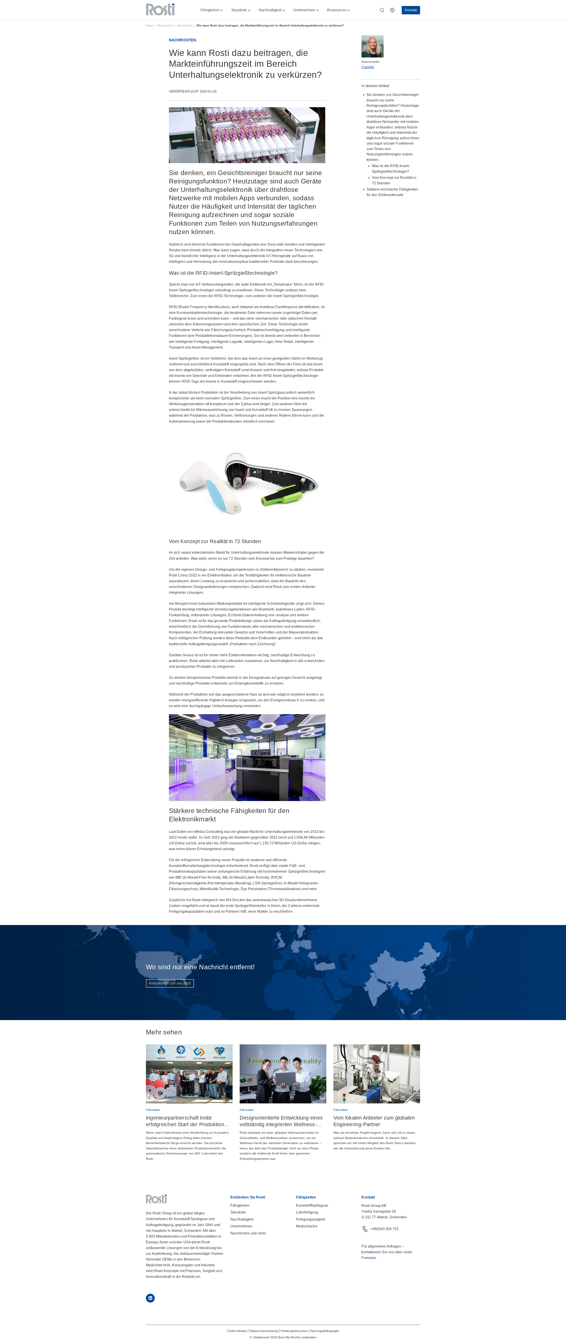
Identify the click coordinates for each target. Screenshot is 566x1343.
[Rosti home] (160, 10)
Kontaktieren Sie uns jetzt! (170, 983)
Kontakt (411, 10)
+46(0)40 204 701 (384, 1229)
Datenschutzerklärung (264, 1331)
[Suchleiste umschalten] (382, 10)
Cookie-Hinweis (237, 1331)
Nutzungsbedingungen (324, 1331)
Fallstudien (153, 1110)
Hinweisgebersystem (294, 1331)
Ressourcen (165, 25)
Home (150, 25)
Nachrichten (185, 25)
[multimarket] (392, 10)
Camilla (367, 67)
